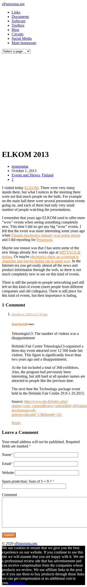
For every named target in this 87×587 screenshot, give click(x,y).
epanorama (20, 166)
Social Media (22, 38)
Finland (47, 175)
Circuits (17, 34)
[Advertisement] (43, 100)
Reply (16, 423)
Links (16, 12)
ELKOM (31, 188)
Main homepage (24, 43)
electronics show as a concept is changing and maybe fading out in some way (40, 259)
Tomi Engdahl (20, 323)
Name (6, 455)
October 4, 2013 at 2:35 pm (29, 314)
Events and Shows (26, 175)
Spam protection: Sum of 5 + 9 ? (26, 481)
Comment (9, 495)
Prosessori (44, 240)
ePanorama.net (13, 4)
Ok (11, 583)
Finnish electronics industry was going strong (45, 235)
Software (18, 21)
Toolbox (18, 25)
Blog (15, 30)
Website (8, 473)
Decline (19, 583)
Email (6, 464)
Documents (20, 17)
